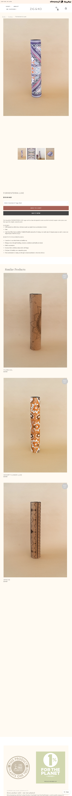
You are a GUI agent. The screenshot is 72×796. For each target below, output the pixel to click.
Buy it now (36, 213)
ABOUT (16, 6)
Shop (8, 6)
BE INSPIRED (11, 9)
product (10, 17)
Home (4, 17)
